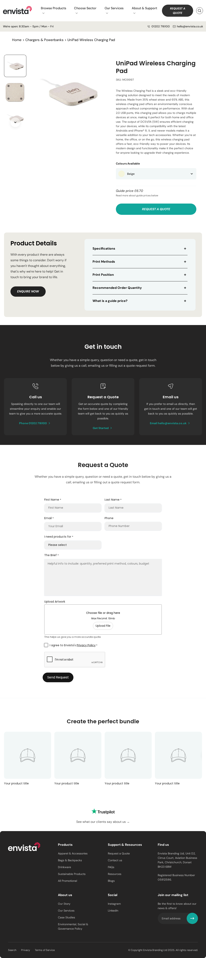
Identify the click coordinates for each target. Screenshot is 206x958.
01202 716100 (160, 26)
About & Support (144, 8)
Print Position (103, 275)
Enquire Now (28, 291)
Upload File (103, 626)
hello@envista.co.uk (190, 26)
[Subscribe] (192, 918)
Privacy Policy (86, 645)
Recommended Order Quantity (117, 288)
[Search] (199, 10)
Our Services (114, 8)
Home (17, 40)
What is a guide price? (110, 301)
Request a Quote (177, 11)
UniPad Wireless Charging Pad (91, 40)
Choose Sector (85, 8)
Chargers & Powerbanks (44, 40)
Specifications (104, 248)
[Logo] (24, 847)
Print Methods (104, 261)
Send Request (58, 677)
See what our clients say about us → (103, 822)
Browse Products (53, 8)
